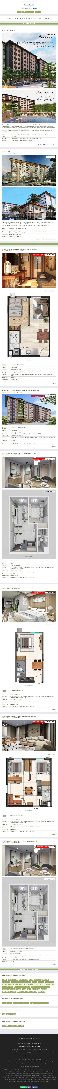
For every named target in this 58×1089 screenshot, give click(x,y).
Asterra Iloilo (16, 1071)
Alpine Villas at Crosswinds (31, 1069)
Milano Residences (27, 1075)
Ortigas (13, 991)
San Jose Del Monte (13, 979)
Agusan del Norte (14, 1025)
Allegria (46, 984)
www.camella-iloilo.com (29, 1083)
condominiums (41, 1061)
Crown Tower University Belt (22, 1073)
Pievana (24, 989)
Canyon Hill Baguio (41, 1071)
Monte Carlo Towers (36, 1075)
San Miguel (44, 989)
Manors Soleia (6, 151)
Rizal (24, 991)
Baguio (4, 1003)
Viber (29, 1087)
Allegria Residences (19, 1069)
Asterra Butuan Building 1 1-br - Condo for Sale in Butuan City (20, 249)
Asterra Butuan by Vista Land (17, 142)
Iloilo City (9, 1014)
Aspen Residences (42, 1069)
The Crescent (12, 1079)
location (15, 1061)
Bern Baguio (33, 1071)
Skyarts (44, 1077)
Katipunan (20, 984)
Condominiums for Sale (27, 11)
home (19, 11)
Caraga (21, 1025)
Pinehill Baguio (25, 1077)
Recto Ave (47, 986)
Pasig (38, 989)
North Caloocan (21, 982)
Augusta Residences (25, 1071)
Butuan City (5, 1025)
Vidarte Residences (46, 1079)
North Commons (6, 991)
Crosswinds (5, 986)
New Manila (41, 982)
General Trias (39, 984)
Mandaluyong (41, 991)
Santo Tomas (12, 989)
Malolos (29, 982)
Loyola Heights (6, 982)
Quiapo (37, 986)
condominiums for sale (23, 1061)
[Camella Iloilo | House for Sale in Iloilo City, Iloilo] (29, 5)
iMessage (35, 1087)
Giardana (46, 1003)
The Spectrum (26, 1079)
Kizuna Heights (48, 1073)
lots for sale (34, 1061)
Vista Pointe (23, 1081)
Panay (14, 1014)
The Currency (19, 1079)
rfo (30, 1061)
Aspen (20, 979)
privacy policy (26, 1063)
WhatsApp (23, 1087)
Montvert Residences (47, 1075)
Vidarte (28, 991)
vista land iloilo (9, 1061)
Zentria (33, 989)
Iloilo (4, 1014)
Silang (28, 989)
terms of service (33, 1063)
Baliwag (26, 979)
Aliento (12, 1069)
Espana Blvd (27, 984)
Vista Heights (17, 1081)
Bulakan (47, 982)
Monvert (19, 989)
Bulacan (5, 979)
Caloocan (13, 982)
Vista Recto (30, 1081)
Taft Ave (16, 986)
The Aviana (5, 1079)
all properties (45, 1063)
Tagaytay (52, 984)
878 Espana (6, 1069)
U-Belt (11, 986)
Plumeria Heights (34, 1077)
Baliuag (31, 979)
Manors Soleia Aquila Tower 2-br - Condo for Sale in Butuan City (20, 716)
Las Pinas (27, 986)
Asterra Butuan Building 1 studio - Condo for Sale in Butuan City (20, 390)
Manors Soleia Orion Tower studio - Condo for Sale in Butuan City (21, 587)
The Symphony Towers (36, 1079)
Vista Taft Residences (45, 1081)
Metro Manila (45, 979)
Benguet (10, 1003)
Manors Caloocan (10, 1075)
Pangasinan (33, 1003)
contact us (37, 11)
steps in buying (49, 1061)
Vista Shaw (36, 1081)
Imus (42, 986)
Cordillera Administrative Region (21, 1003)
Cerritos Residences (10, 1073)
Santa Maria (5, 984)
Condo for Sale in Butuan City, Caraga (47, 144)
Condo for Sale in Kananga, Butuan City (46, 239)
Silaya (52, 982)
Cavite (33, 984)
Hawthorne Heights (39, 1073)
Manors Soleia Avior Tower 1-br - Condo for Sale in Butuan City (20, 841)
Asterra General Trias (8, 1071)
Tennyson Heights (51, 1077)
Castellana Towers (51, 1071)
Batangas (5, 989)
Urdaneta (40, 1003)
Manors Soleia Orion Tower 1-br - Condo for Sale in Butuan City (20, 453)
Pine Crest (18, 1077)
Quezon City (37, 979)
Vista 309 (54, 1079)
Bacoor (21, 986)
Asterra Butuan (6, 29)
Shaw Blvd (34, 991)
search (40, 1063)
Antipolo (19, 991)
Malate (32, 986)
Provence (34, 982)
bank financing (13, 1063)
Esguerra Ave (13, 984)
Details (54, 383)
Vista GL (11, 1081)
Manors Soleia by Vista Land (15, 236)
